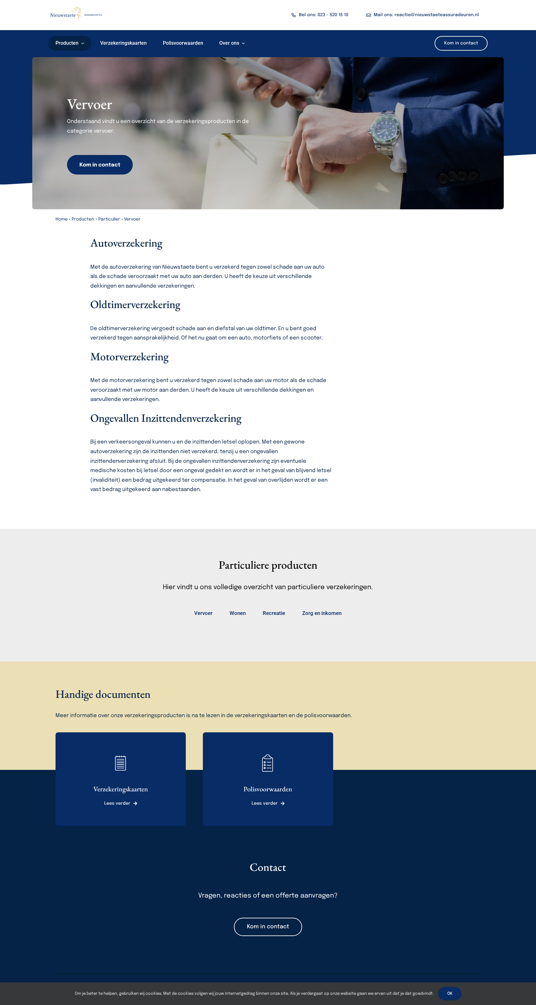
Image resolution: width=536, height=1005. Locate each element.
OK (450, 994)
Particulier (109, 219)
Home (62, 219)
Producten (83, 219)
